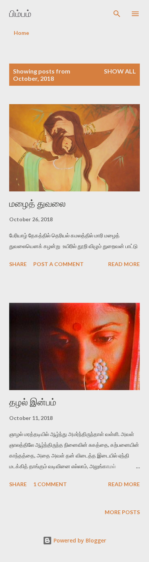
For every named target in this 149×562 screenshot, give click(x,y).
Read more (124, 264)
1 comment (50, 484)
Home (21, 32)
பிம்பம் (20, 14)
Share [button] (18, 264)
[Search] (116, 13)
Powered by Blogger (79, 540)
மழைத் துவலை (37, 203)
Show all (120, 71)
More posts (122, 512)
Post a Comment (58, 264)
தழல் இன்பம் (32, 402)
